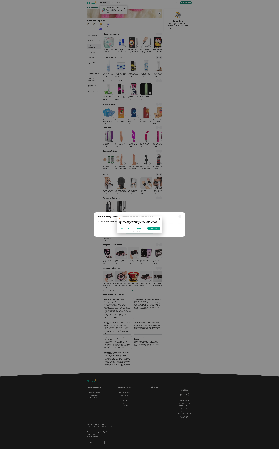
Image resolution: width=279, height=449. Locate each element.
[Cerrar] (179, 216)
